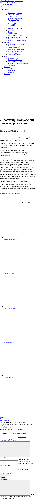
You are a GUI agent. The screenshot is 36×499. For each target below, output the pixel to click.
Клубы (10, 32)
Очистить (3, 477)
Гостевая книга (13, 34)
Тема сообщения (23, 459)
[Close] (15, 449)
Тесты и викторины (14, 39)
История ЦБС (12, 23)
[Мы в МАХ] (6, 432)
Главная (6, 9)
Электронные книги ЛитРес (17, 51)
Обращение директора (15, 13)
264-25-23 (3, 419)
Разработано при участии (11, 439)
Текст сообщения (22, 469)
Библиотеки (12, 30)
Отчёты (10, 21)
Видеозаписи (12, 70)
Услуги (6, 56)
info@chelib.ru (4, 420)
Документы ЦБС (13, 20)
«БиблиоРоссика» (13, 47)
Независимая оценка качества (17, 41)
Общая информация (14, 14)
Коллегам (7, 67)
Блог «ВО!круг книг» (15, 53)
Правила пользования (15, 18)
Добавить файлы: (5, 473)
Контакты (7, 74)
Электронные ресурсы (15, 46)
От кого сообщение (24, 461)
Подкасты (11, 72)
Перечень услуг (13, 58)
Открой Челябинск (14, 54)
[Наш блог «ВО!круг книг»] (8, 432)
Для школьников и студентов (17, 37)
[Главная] (2, 417)
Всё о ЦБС (7, 11)
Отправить (4, 479)
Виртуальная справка (15, 35)
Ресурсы (6, 42)
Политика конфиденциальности (10, 440)
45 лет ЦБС (11, 25)
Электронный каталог (15, 60)
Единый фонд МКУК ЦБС (16, 44)
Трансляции (8, 68)
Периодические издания (16, 49)
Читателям (7, 27)
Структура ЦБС (13, 16)
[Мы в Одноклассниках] (3, 432)
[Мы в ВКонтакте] (1, 432)
